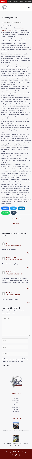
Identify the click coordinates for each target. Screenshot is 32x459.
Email (13, 212)
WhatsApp (5, 212)
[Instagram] (19, 455)
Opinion (16, 409)
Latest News (16, 407)
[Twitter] (16, 455)
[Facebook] (12, 455)
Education (16, 405)
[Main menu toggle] (29, 7)
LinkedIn (21, 208)
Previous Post (16, 218)
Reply (28, 253)
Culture (16, 402)
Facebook (5, 208)
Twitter (13, 208)
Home (16, 398)
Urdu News (16, 411)
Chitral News (16, 400)
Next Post (16, 223)
